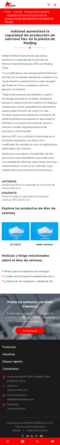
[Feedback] (52, 441)
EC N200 (15, 244)
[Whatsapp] (7, 441)
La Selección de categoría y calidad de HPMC (30, 281)
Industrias (8, 354)
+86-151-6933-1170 (17, 389)
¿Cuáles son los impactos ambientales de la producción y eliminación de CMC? (31, 276)
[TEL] (37, 441)
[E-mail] (22, 441)
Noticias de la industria (37, 11)
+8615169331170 (16, 408)
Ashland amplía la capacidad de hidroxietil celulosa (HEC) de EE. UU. (25, 197)
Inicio (8, 11)
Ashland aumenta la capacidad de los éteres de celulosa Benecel (28, 186)
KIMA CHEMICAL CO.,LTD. (40, 422)
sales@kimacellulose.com (20, 399)
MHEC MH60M (44, 244)
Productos (9, 347)
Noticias (17, 11)
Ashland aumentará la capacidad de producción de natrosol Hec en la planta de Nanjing (29, 18)
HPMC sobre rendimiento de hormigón (26, 271)
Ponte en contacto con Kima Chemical (30, 303)
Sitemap (16, 430)
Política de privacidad (37, 430)
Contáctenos (30, 330)
